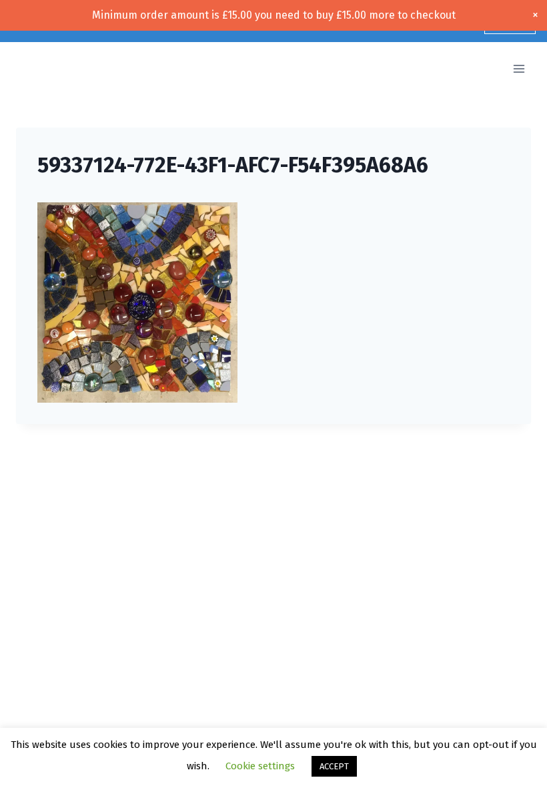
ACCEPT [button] (334, 766)
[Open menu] (518, 69)
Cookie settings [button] (260, 766)
